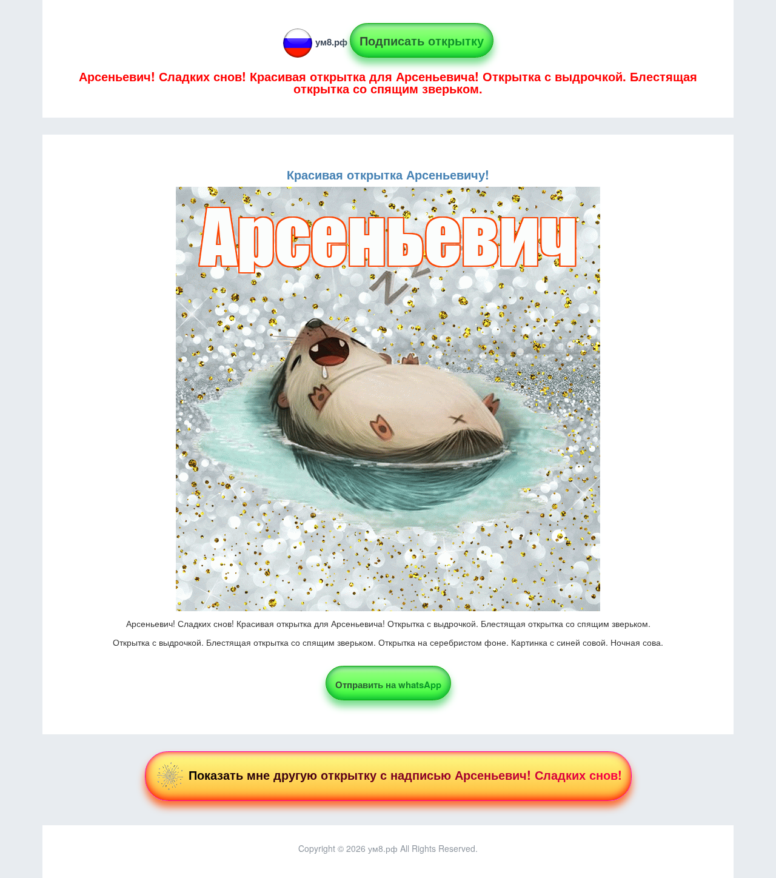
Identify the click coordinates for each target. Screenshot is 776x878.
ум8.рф (331, 42)
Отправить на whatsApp (388, 684)
